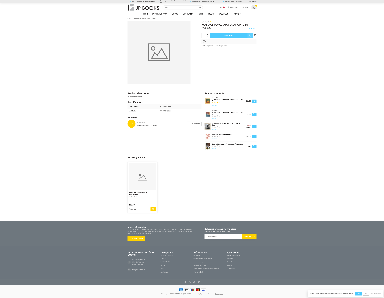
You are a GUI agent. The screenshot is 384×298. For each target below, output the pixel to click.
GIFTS (201, 14)
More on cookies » (375, 294)
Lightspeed (203, 294)
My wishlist (230, 262)
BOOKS (175, 14)
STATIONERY (188, 14)
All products (230, 269)
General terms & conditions (203, 259)
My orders (229, 259)
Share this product (220, 46)
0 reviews (213, 22)
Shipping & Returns (200, 265)
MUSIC (211, 14)
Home (145, 14)
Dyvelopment (219, 294)
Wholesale (252, 2)
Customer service (136, 238)
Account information (233, 255)
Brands (237, 14)
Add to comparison (207, 46)
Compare (134, 209)
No (366, 294)
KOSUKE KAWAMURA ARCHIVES (145, 19)
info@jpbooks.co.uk (138, 270)
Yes (358, 294)
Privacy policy (198, 262)
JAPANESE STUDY (159, 14)
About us (197, 255)
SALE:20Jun (223, 14)
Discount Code (199, 272)
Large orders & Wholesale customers (206, 269)
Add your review (194, 124)
